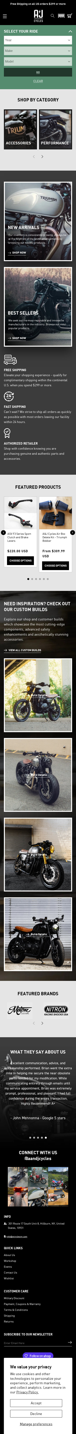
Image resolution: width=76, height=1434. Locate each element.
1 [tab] (28, 579)
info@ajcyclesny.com (17, 1236)
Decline (36, 1413)
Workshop (10, 1260)
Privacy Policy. (27, 1392)
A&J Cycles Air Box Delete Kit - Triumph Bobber (54, 537)
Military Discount (14, 1298)
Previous (3, 532)
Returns (9, 1321)
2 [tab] (32, 579)
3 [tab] (36, 579)
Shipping (9, 1315)
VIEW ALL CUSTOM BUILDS (25, 650)
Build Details (39, 695)
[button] (5, 16)
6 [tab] (48, 579)
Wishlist (9, 1278)
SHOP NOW (19, 252)
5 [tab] (44, 579)
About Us (9, 1255)
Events (8, 1266)
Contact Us (10, 1272)
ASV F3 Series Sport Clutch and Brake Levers (19, 537)
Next (72, 532)
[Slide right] (42, 156)
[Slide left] (33, 156)
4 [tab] (40, 579)
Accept (36, 1403)
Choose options (21, 560)
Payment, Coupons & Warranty (22, 1304)
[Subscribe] (70, 1342)
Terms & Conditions (16, 1309)
